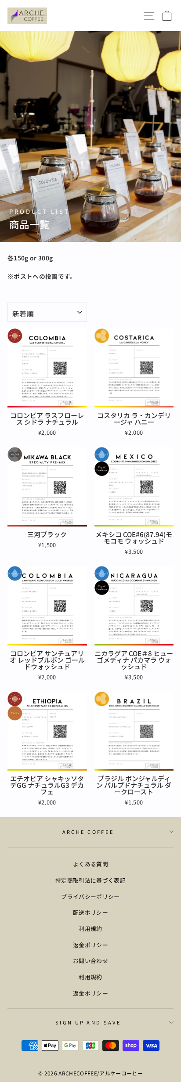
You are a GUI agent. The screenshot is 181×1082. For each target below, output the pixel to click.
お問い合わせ (90, 960)
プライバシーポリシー (90, 896)
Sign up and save (88, 1022)
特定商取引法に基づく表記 (90, 880)
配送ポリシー (90, 912)
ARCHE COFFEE (88, 831)
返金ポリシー (90, 945)
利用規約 (90, 928)
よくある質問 (90, 864)
